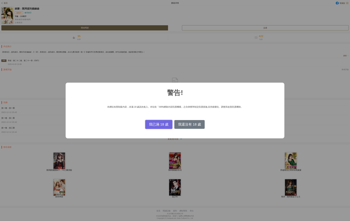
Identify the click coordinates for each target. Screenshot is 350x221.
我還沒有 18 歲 (189, 124)
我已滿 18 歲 (158, 124)
